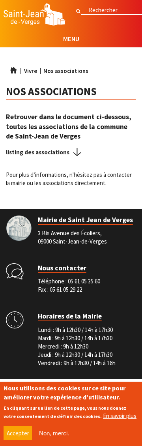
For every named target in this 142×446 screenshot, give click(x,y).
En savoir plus (119, 416)
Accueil (13, 70)
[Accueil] (34, 15)
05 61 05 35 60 (84, 281)
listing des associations (37, 152)
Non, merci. (54, 433)
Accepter (18, 433)
